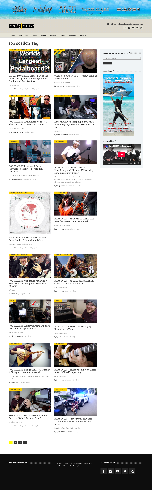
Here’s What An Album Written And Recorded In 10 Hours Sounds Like (27, 239)
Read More (58, 466)
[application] (122, 154)
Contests (13, 95)
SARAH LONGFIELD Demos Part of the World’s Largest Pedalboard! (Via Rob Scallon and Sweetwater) (28, 79)
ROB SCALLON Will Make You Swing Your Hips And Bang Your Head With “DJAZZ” (28, 283)
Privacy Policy (77, 466)
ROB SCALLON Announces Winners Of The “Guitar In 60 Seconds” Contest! (28, 123)
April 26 (23, 382)
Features (24, 50)
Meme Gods (60, 50)
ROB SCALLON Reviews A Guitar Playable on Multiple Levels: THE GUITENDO (26, 169)
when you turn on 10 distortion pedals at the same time (75, 77)
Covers (21, 95)
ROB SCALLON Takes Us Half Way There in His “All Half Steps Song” (75, 371)
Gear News (14, 141)
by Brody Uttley (59, 186)
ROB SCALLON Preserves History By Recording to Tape (73, 327)
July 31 (23, 294)
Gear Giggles (33, 50)
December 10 (74, 135)
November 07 (70, 186)
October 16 (28, 248)
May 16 (69, 337)
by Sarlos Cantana (15, 179)
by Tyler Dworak (14, 336)
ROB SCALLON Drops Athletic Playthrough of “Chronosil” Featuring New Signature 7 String (73, 170)
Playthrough (61, 141)
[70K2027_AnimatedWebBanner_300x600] (118, 135)
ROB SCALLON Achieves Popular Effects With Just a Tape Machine (29, 327)
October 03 (70, 432)
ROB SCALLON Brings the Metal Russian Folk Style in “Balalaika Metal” (29, 371)
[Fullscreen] (138, 163)
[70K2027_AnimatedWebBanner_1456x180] (75, 18)
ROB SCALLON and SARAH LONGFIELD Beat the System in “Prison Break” (74, 220)
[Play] (105, 163)
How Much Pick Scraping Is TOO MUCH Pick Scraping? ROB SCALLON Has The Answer (74, 124)
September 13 (70, 229)
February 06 (70, 380)
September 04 (29, 89)
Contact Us (67, 466)
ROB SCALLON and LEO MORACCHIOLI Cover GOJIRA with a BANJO (74, 282)
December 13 (29, 426)
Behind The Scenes (16, 192)
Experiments (14, 50)
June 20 (68, 291)
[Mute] (135, 163)
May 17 (24, 336)
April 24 (27, 132)
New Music (28, 192)
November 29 (27, 179)
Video (69, 95)
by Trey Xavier (59, 86)
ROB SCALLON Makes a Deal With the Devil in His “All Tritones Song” (28, 417)
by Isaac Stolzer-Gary (16, 89)
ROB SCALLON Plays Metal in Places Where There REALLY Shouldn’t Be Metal (73, 421)
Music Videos (60, 192)
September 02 (70, 86)
